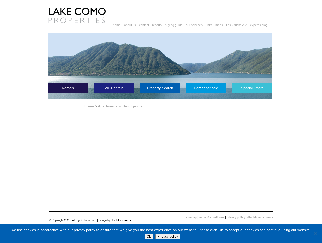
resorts (157, 25)
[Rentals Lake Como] (77, 23)
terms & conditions (211, 217)
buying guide (174, 25)
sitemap (191, 217)
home (117, 25)
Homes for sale (206, 88)
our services (194, 25)
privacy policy (236, 217)
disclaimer (254, 217)
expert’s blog (259, 25)
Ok (149, 236)
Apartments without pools (120, 106)
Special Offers (252, 88)
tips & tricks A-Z (236, 25)
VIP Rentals (114, 88)
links (209, 25)
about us (130, 25)
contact (144, 25)
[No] (315, 233)
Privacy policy (167, 236)
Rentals (68, 88)
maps (219, 25)
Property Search (160, 88)
